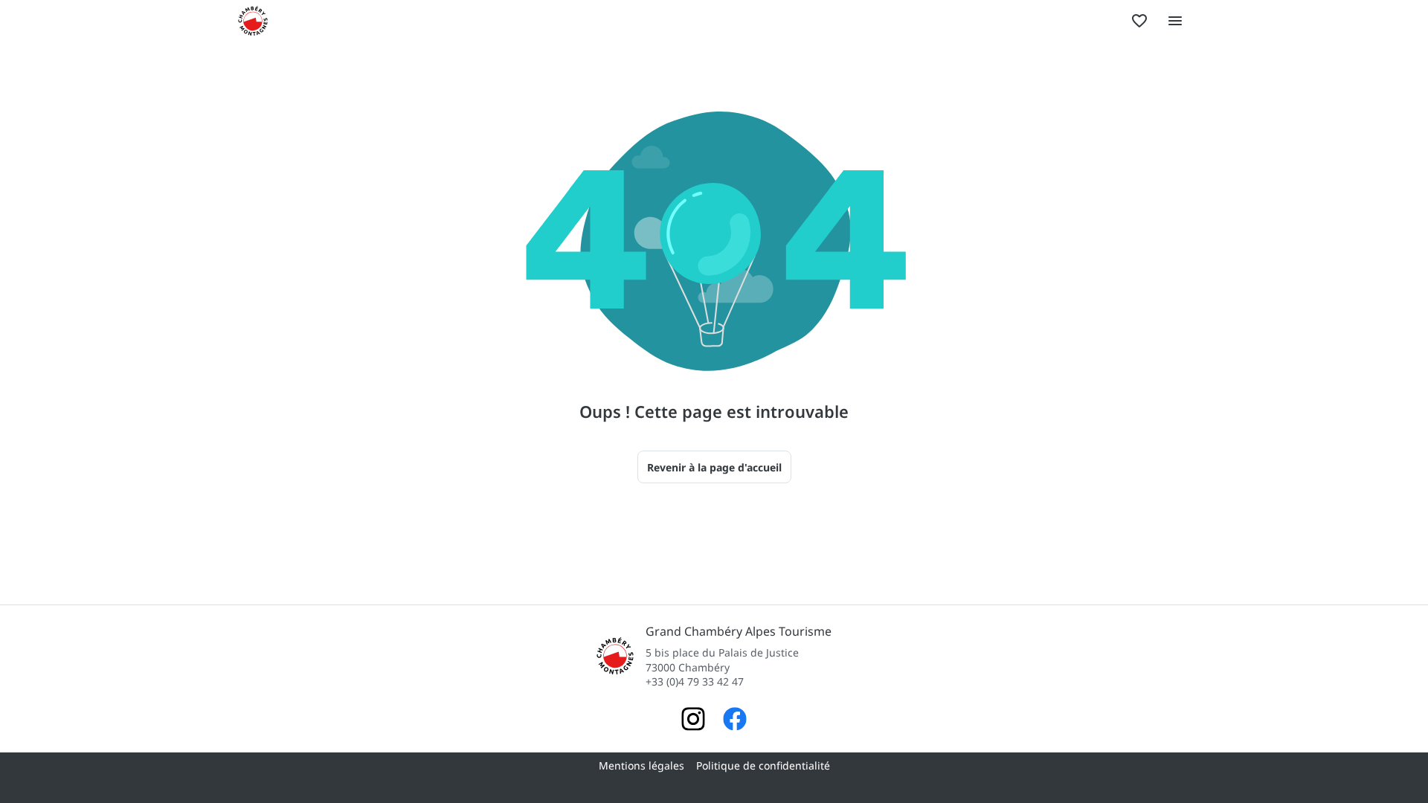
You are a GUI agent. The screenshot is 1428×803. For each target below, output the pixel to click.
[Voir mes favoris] (1139, 21)
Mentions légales (641, 765)
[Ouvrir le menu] (1175, 21)
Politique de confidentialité (763, 765)
